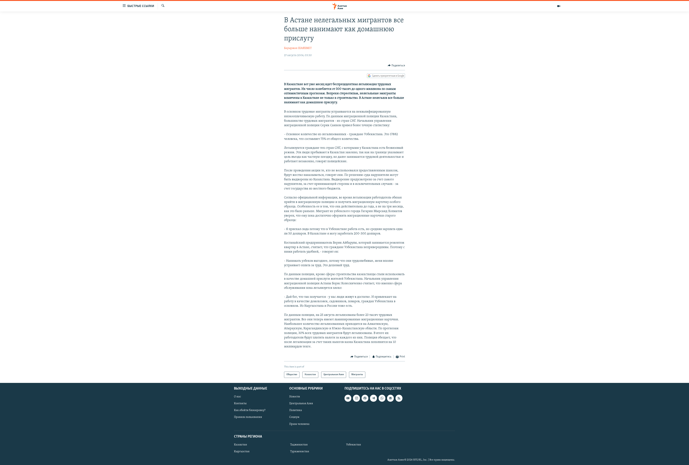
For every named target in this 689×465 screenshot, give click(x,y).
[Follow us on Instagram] (356, 398)
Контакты (240, 403)
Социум (294, 417)
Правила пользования (248, 417)
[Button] (396, 65)
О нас (237, 396)
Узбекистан (353, 444)
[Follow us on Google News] (390, 398)
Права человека (299, 424)
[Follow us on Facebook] (365, 398)
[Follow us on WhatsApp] (382, 398)
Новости (294, 396)
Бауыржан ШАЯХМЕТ (298, 48)
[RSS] (398, 398)
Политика (295, 410)
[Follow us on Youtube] (347, 398)
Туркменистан (299, 451)
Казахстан (240, 444)
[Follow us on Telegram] (373, 398)
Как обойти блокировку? (249, 410)
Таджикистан (299, 444)
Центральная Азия (301, 403)
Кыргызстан (242, 451)
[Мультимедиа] (558, 6)
